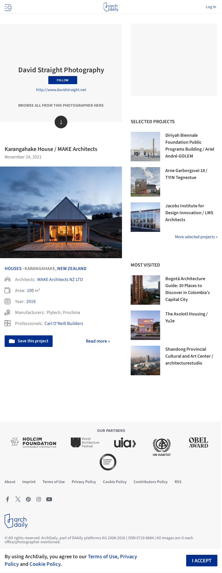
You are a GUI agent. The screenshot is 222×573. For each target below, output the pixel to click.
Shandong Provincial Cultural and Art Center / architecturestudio (189, 356)
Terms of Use (102, 556)
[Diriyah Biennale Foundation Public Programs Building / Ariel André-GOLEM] (145, 146)
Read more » (98, 341)
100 (30, 290)
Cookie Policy (44, 564)
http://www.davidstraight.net (61, 90)
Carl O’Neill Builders (64, 323)
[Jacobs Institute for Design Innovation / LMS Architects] (145, 217)
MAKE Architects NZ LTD (60, 279)
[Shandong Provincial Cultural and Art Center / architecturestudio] (145, 360)
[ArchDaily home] (110, 7)
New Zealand (71, 268)
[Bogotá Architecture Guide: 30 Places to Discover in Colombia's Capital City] (145, 290)
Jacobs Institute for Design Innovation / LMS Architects (189, 213)
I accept (202, 560)
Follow (63, 80)
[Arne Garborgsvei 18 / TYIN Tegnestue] (145, 182)
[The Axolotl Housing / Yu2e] (145, 325)
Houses (13, 268)
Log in (211, 7)
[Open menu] (7, 7)
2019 (31, 301)
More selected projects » (196, 237)
